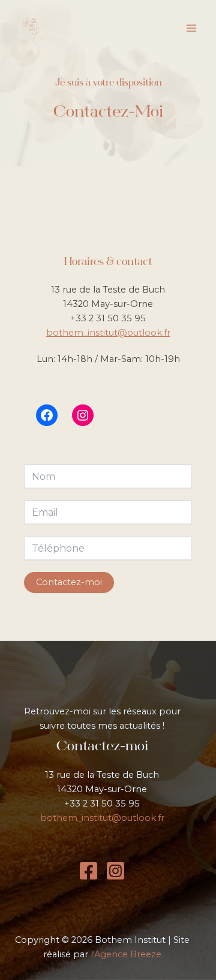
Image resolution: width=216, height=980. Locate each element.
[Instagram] (115, 871)
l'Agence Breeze (126, 954)
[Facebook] (88, 871)
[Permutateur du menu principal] (191, 28)
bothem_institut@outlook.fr (108, 332)
